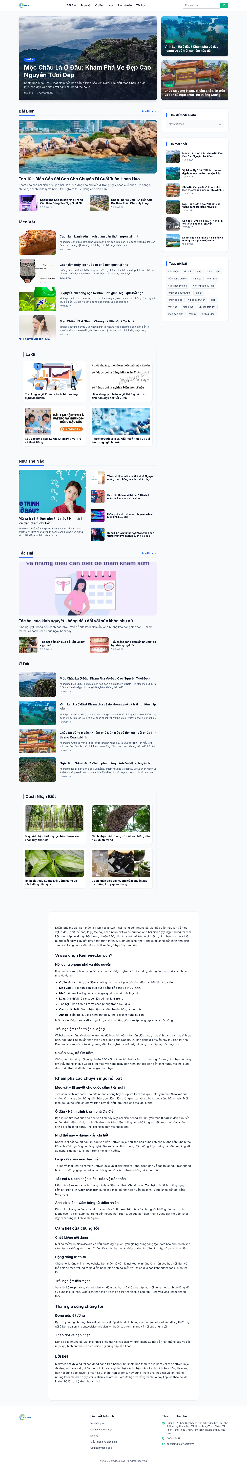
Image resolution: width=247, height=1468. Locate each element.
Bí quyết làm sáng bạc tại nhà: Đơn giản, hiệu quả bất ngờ (101, 293)
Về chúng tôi (97, 1423)
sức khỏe (173, 271)
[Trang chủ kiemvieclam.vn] (24, 5)
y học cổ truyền (196, 299)
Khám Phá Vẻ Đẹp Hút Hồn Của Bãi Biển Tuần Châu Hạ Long (132, 201)
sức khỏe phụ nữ (177, 285)
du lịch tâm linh (207, 306)
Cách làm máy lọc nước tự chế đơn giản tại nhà (94, 264)
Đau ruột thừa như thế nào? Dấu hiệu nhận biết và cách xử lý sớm (128, 497)
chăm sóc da (175, 299)
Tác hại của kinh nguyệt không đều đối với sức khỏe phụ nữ (76, 620)
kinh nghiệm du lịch (203, 285)
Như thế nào (124, 5)
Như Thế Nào (31, 461)
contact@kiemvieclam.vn (180, 1443)
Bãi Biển (72, 5)
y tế (199, 271)
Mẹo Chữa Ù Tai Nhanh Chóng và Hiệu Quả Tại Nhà (97, 321)
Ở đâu (99, 5)
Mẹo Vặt (27, 221)
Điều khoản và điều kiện (103, 1441)
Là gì (110, 5)
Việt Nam (212, 278)
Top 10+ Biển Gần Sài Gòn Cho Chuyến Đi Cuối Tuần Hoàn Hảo (79, 178)
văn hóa (172, 306)
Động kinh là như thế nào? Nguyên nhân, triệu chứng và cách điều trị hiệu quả (131, 534)
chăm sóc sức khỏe (179, 292)
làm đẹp (197, 278)
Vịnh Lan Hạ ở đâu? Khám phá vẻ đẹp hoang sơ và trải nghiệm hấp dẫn (201, 173)
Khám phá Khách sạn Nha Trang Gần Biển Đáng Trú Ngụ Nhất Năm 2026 (62, 203)
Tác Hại (140, 5)
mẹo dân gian (175, 313)
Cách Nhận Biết (41, 796)
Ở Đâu (25, 663)
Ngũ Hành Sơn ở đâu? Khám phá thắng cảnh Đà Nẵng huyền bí (105, 763)
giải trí (199, 292)
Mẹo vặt (86, 5)
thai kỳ (192, 313)
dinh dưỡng (208, 313)
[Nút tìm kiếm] (224, 5)
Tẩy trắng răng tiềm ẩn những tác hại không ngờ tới (133, 643)
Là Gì (30, 354)
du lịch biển (213, 271)
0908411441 (173, 1438)
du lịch (188, 271)
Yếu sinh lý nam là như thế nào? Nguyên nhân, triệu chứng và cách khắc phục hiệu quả (130, 479)
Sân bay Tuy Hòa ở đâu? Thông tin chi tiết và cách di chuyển (202, 222)
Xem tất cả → (149, 111)
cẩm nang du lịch (177, 278)
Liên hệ (94, 1435)
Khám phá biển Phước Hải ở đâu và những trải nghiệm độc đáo (202, 239)
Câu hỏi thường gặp (101, 1447)
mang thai (188, 306)
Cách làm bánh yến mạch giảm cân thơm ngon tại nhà (99, 236)
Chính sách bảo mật (101, 1429)
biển (213, 299)
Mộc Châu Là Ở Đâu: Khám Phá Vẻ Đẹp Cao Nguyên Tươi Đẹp (105, 678)
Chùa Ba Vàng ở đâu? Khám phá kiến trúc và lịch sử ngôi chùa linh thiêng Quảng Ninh (202, 190)
